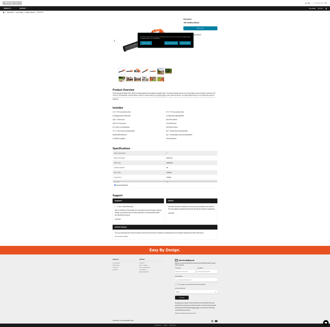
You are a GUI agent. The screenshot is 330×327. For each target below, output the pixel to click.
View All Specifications (122, 185)
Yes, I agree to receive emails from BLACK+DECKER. (192, 284)
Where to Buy (200, 28)
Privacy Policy (195, 307)
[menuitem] (8, 8)
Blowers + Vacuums (30, 12)
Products (7, 8)
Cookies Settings (146, 43)
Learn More (118, 219)
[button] (212, 321)
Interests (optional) (180, 288)
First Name (178, 268)
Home (4, 12)
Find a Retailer (312, 8)
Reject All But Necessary (171, 43)
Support (23, 8)
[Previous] (114, 41)
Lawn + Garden (19, 12)
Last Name (200, 268)
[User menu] (326, 8)
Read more (115, 99)
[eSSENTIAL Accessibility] (307, 3)
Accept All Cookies (185, 43)
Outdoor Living (10, 12)
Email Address (179, 276)
